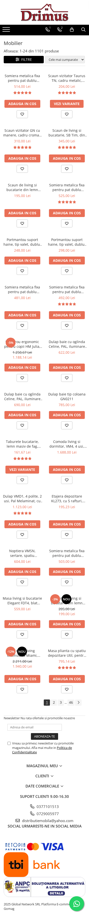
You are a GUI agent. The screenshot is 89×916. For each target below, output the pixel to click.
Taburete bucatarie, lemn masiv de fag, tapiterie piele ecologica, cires (22, 444)
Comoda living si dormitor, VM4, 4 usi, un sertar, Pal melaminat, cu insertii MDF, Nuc (67, 444)
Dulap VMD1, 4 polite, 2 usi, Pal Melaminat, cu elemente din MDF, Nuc (22, 498)
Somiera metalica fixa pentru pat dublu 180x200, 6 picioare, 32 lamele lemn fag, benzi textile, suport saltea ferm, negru (67, 187)
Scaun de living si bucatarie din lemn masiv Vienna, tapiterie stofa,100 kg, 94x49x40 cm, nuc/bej (67, 600)
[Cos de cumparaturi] (72, 30)
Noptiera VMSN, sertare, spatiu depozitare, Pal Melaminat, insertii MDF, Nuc (22, 553)
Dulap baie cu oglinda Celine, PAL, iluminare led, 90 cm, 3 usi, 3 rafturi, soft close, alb (67, 344)
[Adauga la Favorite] (22, 114)
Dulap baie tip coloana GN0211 (67, 396)
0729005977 (47, 813)
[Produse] (6, 31)
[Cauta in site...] (83, 30)
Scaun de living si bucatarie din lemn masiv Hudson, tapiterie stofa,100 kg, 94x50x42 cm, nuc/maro (22, 187)
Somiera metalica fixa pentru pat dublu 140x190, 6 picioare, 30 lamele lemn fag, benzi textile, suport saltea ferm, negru (22, 289)
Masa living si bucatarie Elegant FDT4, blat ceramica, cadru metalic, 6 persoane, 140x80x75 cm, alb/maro (22, 600)
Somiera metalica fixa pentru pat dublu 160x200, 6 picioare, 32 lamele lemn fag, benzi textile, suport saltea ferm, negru (22, 78)
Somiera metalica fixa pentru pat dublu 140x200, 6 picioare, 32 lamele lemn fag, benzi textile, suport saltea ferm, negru (67, 289)
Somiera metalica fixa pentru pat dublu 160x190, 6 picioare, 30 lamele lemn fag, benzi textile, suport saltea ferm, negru (67, 553)
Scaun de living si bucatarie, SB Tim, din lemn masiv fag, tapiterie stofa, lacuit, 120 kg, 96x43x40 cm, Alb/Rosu (66, 132)
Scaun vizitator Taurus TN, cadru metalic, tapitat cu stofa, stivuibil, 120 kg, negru (67, 78)
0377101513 (47, 806)
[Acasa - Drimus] (44, 12)
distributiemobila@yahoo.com (47, 820)
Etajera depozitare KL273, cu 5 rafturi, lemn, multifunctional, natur (66, 498)
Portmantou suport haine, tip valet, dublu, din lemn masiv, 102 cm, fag (22, 242)
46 (71, 702)
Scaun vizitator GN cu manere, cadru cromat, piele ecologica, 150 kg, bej (22, 132)
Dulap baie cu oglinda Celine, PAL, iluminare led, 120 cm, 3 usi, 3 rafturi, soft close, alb (22, 396)
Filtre (25, 59)
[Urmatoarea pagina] (78, 702)
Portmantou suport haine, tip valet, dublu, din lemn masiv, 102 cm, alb (67, 242)
